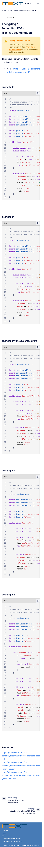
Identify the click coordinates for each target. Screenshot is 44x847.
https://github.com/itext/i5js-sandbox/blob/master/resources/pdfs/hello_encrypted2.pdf (21, 775)
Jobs (3, 836)
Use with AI (10, 18)
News (4, 833)
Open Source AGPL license (11, 839)
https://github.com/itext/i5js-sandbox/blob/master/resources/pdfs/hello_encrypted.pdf (21, 765)
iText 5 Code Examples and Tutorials (23, 10)
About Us (5, 830)
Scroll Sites (33, 845)
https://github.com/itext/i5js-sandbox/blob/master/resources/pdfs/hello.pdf (21, 755)
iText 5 (28, 3)
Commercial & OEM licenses (12, 841)
